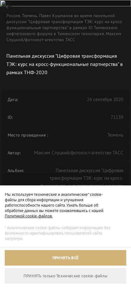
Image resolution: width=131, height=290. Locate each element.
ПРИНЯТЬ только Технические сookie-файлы (66, 276)
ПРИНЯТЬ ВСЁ (65, 258)
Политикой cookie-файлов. (29, 216)
